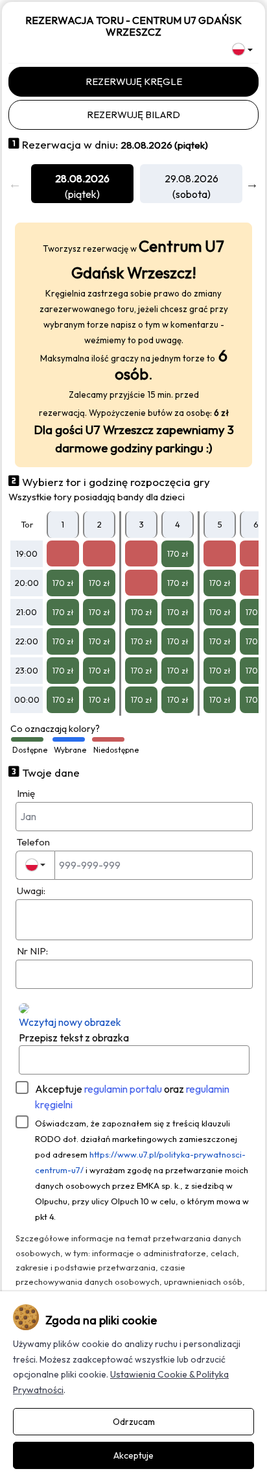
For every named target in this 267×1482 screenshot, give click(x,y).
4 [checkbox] (177, 524)
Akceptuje (132, 1096)
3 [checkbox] (141, 524)
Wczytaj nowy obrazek (70, 1021)
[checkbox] (63, 553)
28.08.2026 (82, 178)
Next (252, 183)
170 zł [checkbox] (178, 554)
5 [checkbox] (220, 524)
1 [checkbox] (63, 524)
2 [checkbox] (99, 524)
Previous (14, 183)
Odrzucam (134, 1421)
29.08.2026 (191, 178)
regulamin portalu (123, 1088)
